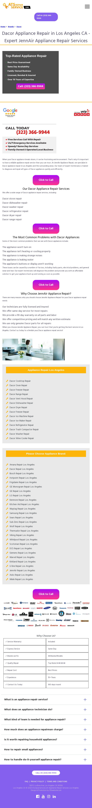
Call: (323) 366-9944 (30, 86)
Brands (11, 26)
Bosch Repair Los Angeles (22, 473)
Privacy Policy (37, 781)
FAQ (26, 781)
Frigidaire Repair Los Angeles (23, 482)
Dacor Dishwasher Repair (21, 403)
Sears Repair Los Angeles (21, 517)
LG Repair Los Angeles (20, 495)
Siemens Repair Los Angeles (23, 553)
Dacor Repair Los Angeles (22, 469)
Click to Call (46, 180)
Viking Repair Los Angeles (22, 535)
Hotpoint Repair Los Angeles (23, 478)
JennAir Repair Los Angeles (22, 570)
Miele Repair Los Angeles (21, 579)
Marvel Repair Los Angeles (22, 557)
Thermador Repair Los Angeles (24, 531)
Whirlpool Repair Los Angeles (23, 540)
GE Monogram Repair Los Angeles (26, 487)
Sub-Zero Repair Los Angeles (23, 522)
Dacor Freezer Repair (19, 390)
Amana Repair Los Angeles (22, 465)
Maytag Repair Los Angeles (22, 509)
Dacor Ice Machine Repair (22, 416)
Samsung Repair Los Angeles (23, 513)
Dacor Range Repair (19, 394)
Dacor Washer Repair (19, 434)
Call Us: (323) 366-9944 (44, 17)
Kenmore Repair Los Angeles (23, 500)
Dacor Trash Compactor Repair (24, 429)
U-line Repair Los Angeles (21, 566)
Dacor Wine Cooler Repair (22, 438)
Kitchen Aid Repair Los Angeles (24, 504)
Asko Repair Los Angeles (21, 575)
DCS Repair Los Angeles (21, 548)
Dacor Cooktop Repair (20, 381)
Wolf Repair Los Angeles (21, 526)
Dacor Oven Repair (18, 385)
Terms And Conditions (57, 781)
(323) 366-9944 (33, 132)
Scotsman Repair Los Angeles (24, 544)
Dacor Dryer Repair (18, 407)
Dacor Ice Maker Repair (20, 421)
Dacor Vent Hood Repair (21, 399)
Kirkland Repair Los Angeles (23, 562)
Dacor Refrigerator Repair (22, 425)
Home (3, 26)
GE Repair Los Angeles (20, 491)
